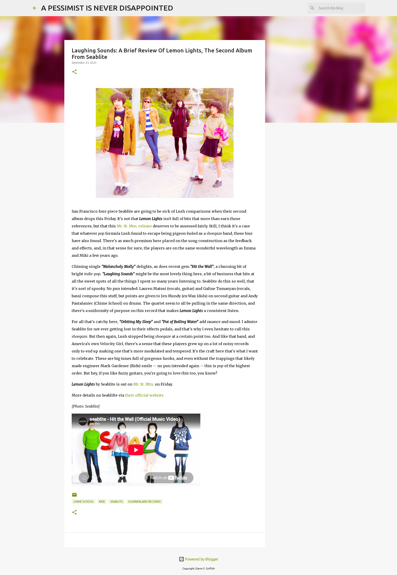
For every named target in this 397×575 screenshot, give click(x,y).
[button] (74, 72)
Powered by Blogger (201, 559)
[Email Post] (74, 496)
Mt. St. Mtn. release (134, 226)
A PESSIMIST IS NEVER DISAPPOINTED (107, 8)
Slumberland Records (144, 501)
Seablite (116, 501)
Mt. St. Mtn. (143, 384)
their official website (144, 395)
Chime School (84, 501)
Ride (102, 501)
